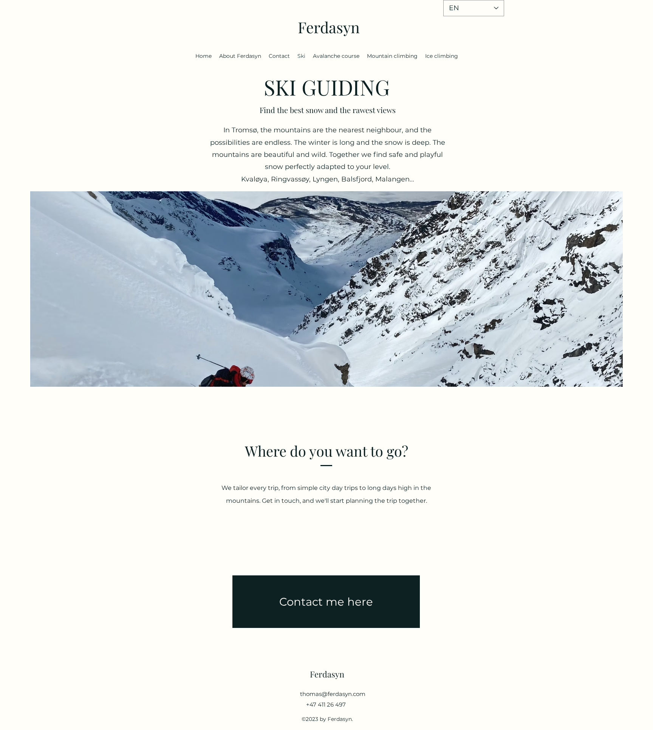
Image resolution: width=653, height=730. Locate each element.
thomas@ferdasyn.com (332, 693)
